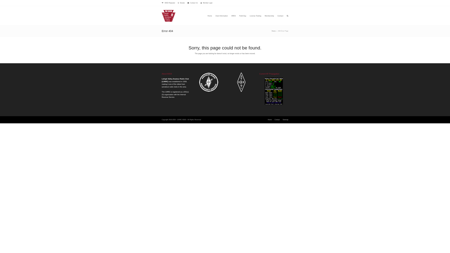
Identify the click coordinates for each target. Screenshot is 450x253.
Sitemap (285, 120)
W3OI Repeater (170, 3)
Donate (182, 3)
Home (270, 120)
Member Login (207, 3)
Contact (277, 120)
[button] (287, 16)
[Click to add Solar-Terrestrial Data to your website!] (274, 104)
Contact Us (194, 3)
